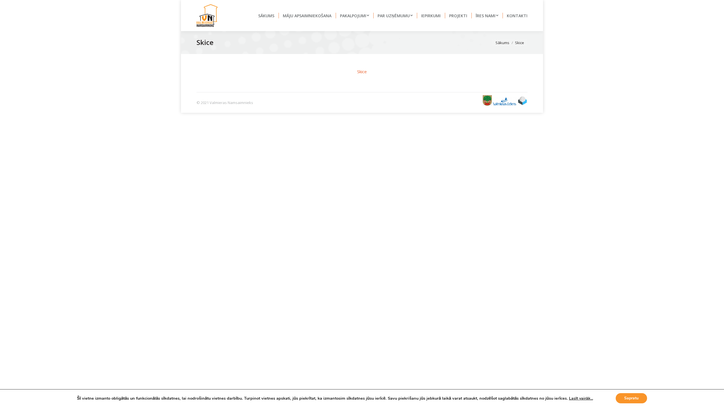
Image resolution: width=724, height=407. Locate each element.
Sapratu (631, 398)
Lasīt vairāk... (581, 398)
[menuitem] (266, 15)
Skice (362, 71)
